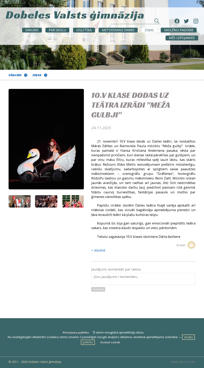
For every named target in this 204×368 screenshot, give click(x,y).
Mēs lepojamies (182, 37)
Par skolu (57, 30)
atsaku (188, 337)
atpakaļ (99, 250)
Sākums (31, 30)
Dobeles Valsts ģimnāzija (75, 13)
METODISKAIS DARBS (118, 30)
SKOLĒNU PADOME (178, 30)
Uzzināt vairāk (110, 342)
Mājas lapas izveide (182, 362)
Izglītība (84, 30)
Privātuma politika (76, 332)
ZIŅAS (149, 30)
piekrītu (88, 342)
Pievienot (98, 289)
